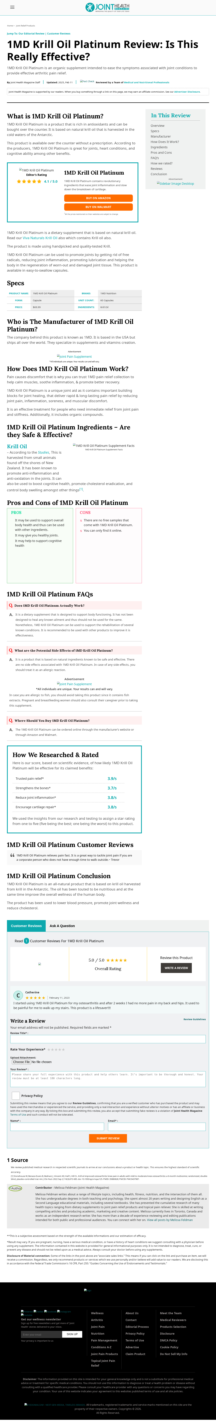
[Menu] (12, 8)
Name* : (15, 1121)
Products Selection (173, 1327)
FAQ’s (155, 158)
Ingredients (159, 147)
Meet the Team (171, 1313)
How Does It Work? (165, 142)
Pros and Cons (161, 152)
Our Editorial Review (31, 33)
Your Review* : (19, 1069)
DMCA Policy (168, 1340)
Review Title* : (19, 1033)
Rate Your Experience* (27, 1049)
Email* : (113, 1121)
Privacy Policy (32, 1096)
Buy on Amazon (98, 198)
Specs (155, 131)
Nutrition (97, 1333)
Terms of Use (18, 1114)
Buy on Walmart (98, 207)
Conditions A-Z (101, 1347)
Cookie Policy (169, 1347)
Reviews (157, 169)
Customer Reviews (58, 33)
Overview (157, 125)
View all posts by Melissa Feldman (170, 1220)
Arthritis (97, 1320)
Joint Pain (98, 1327)
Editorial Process (137, 1327)
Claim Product (135, 1354)
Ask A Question (62, 926)
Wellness (97, 1313)
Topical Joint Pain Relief (103, 1363)
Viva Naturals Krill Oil (40, 237)
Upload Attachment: (23, 1057)
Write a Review (176, 968)
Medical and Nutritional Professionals (146, 82)
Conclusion (159, 174)
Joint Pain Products (104, 1354)
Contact (131, 1320)
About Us (132, 1313)
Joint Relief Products (25, 25)
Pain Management (104, 1340)
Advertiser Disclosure (187, 91)
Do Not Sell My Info (173, 1354)
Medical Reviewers (173, 1320)
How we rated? (162, 163)
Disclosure (167, 1333)
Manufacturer (161, 136)
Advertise (132, 1347)
